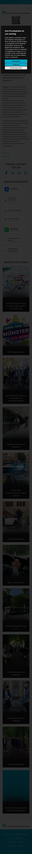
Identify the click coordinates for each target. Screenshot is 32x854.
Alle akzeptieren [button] (16, 61)
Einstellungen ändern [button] (16, 68)
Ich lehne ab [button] (16, 64)
